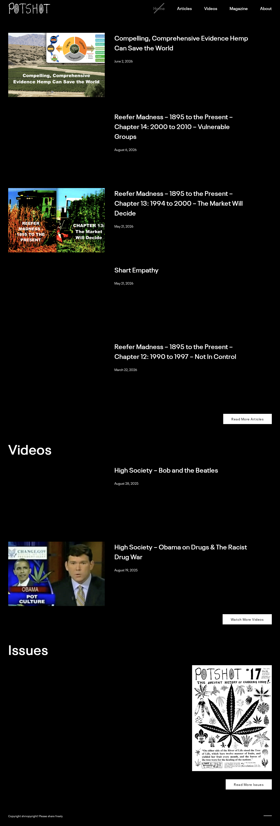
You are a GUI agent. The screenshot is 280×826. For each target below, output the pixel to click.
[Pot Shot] (29, 8)
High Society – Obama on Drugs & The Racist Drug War (180, 551)
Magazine (239, 8)
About (266, 8)
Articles (184, 8)
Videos (210, 8)
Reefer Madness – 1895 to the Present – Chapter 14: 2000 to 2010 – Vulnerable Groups (173, 126)
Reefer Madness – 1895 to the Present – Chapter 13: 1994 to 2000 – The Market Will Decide (178, 202)
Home (159, 8)
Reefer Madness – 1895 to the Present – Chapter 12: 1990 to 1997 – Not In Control (175, 351)
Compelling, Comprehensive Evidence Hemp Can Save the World (181, 42)
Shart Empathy (136, 269)
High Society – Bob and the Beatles (166, 469)
